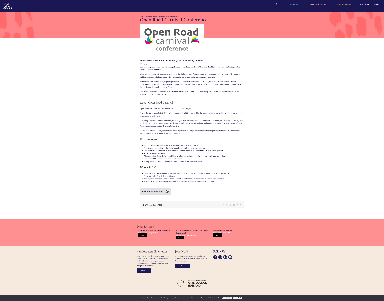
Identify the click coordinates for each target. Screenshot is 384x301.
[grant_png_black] (192, 278)
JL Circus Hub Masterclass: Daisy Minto (154, 230)
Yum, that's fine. (227, 298)
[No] (381, 298)
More (142, 235)
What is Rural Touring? (222, 230)
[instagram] (220, 257)
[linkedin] (225, 257)
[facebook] (215, 257)
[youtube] (230, 257)
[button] (277, 4)
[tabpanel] (172, 40)
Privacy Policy (238, 298)
